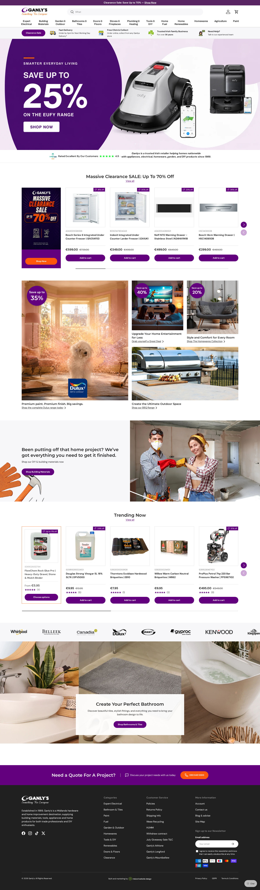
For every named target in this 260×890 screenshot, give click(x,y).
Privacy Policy (201, 878)
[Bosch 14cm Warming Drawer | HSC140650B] (218, 207)
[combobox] (135, 12)
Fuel (106, 821)
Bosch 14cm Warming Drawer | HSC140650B (216, 236)
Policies (150, 803)
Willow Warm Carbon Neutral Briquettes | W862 (172, 575)
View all (130, 181)
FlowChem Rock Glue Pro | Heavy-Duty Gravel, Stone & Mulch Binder (40, 574)
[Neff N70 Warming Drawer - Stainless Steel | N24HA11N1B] (174, 207)
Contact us (201, 809)
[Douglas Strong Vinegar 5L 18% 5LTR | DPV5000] (85, 546)
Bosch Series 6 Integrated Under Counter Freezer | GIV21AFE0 (85, 236)
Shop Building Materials (195, 135)
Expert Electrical (113, 803)
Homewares (110, 833)
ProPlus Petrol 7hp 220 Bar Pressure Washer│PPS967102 (216, 575)
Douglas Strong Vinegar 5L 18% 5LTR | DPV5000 (84, 575)
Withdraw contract (156, 833)
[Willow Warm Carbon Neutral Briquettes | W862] (174, 546)
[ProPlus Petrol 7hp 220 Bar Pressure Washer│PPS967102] (218, 546)
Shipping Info (153, 815)
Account (200, 803)
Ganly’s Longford (155, 851)
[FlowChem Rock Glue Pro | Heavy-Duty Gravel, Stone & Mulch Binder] (41, 546)
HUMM (150, 827)
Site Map (200, 821)
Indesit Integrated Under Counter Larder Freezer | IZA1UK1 (129, 236)
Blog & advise (202, 815)
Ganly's (32, 878)
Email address (202, 837)
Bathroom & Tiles (113, 809)
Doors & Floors (112, 851)
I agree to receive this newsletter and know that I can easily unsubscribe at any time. (218, 852)
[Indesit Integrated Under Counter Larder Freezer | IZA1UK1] (129, 207)
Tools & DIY (110, 839)
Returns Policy (154, 809)
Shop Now (41, 261)
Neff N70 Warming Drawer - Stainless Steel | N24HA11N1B (171, 236)
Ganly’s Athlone (154, 845)
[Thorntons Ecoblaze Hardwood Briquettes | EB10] (130, 546)
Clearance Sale (33, 33)
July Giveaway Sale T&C (159, 839)
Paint (106, 815)
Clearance (109, 857)
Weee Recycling (155, 821)
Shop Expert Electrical (65, 135)
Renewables (110, 845)
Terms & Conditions (229, 878)
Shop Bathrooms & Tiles (130, 724)
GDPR (214, 878)
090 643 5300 (196, 775)
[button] (236, 12)
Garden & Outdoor (114, 827)
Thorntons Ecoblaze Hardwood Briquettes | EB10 (128, 575)
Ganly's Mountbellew (157, 857)
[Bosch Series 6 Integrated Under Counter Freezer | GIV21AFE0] (85, 207)
